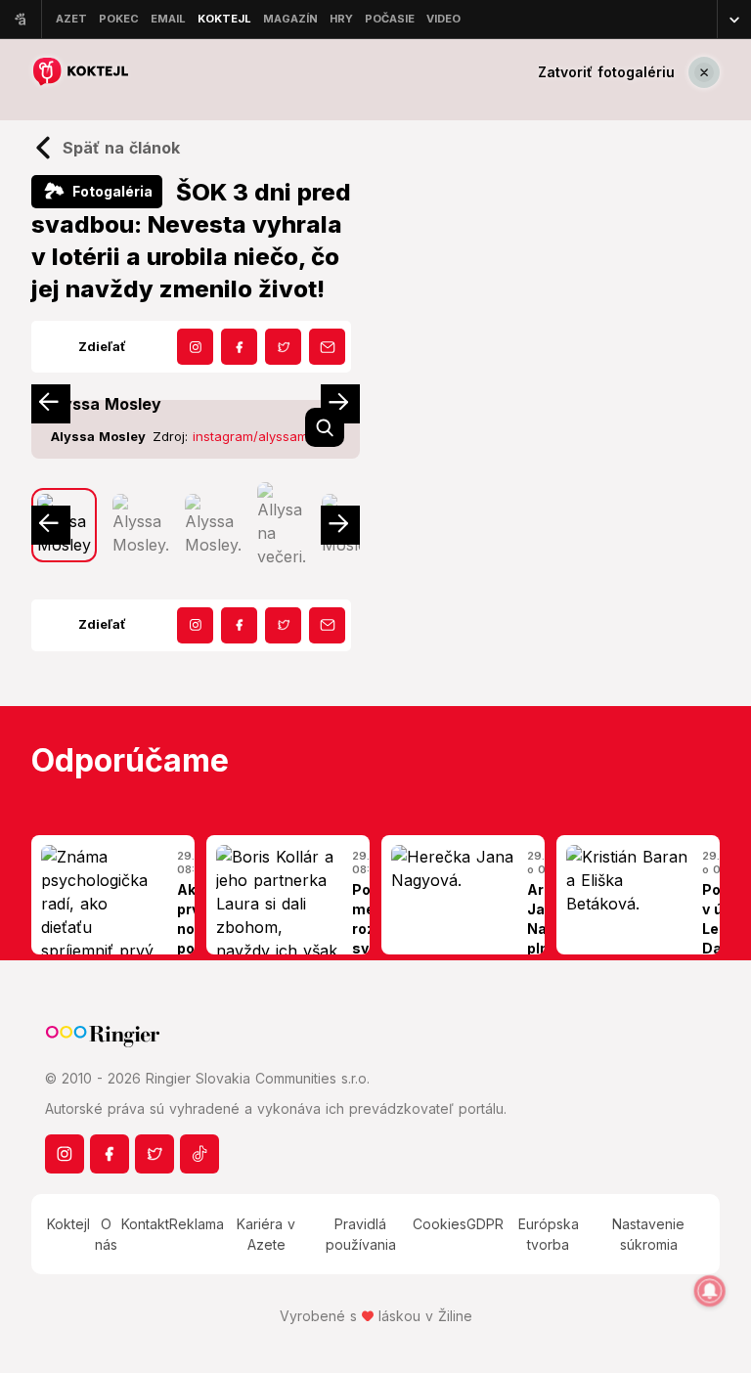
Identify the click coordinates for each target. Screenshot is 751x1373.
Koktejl (68, 1224)
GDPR (485, 1224)
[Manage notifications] (710, 1291)
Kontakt (145, 1224)
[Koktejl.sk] (79, 72)
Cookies (439, 1224)
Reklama (196, 1224)
